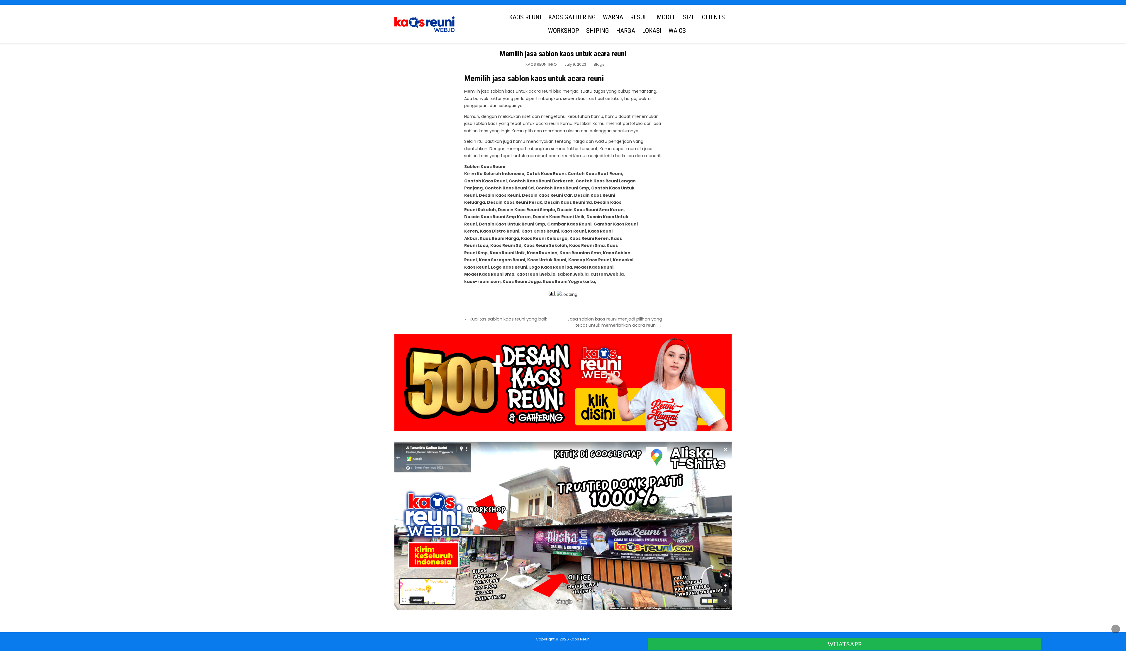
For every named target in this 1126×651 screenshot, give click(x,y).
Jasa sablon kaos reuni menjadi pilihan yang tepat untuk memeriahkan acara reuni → (614, 322)
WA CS (677, 30)
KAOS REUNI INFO (541, 64)
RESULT (640, 17)
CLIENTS (713, 17)
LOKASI (652, 30)
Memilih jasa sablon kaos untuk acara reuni (563, 53)
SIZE (689, 17)
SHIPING (597, 30)
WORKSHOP (563, 30)
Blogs (599, 64)
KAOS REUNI (525, 17)
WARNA (613, 17)
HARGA (625, 30)
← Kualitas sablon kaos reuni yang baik (505, 319)
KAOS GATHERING (572, 17)
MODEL (666, 17)
